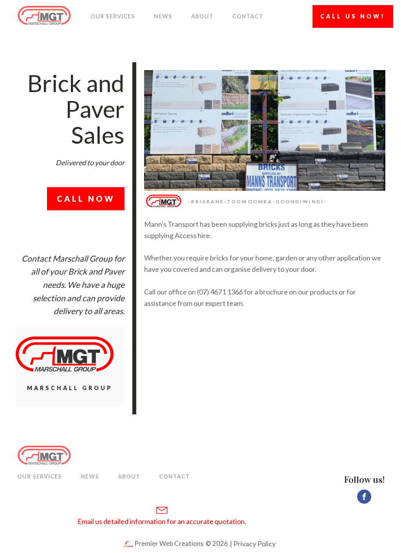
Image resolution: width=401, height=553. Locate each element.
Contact (247, 16)
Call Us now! (352, 16)
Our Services (112, 16)
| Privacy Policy (252, 543)
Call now (86, 198)
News (163, 16)
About (202, 16)
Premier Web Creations (168, 543)
